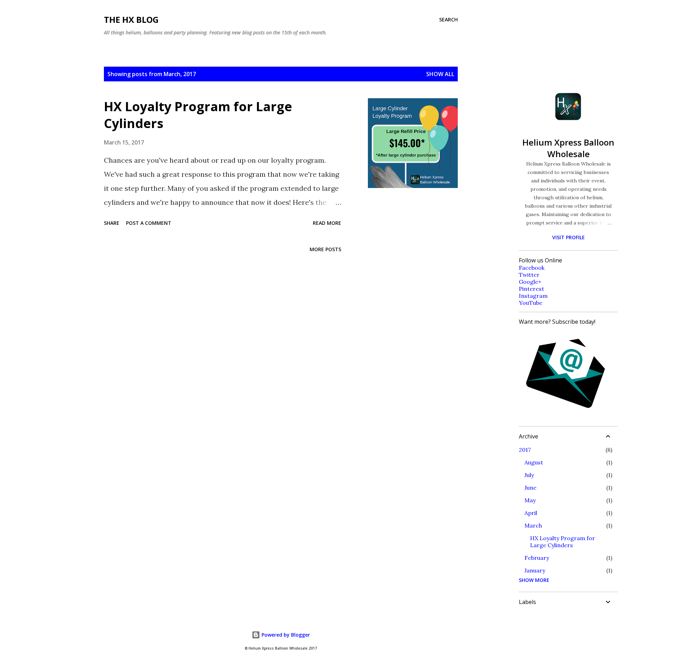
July (529, 474)
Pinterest (531, 288)
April (530, 512)
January (534, 570)
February (536, 557)
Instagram (533, 295)
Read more (327, 223)
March (533, 525)
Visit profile (568, 237)
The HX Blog (131, 19)
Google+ (530, 281)
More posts (325, 249)
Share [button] (111, 223)
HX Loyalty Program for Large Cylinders (198, 115)
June (530, 487)
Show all (440, 74)
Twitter (529, 274)
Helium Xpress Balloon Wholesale (568, 148)
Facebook (531, 267)
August (533, 462)
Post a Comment (148, 223)
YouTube (530, 302)
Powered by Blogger (285, 634)
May (530, 500)
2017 (525, 449)
